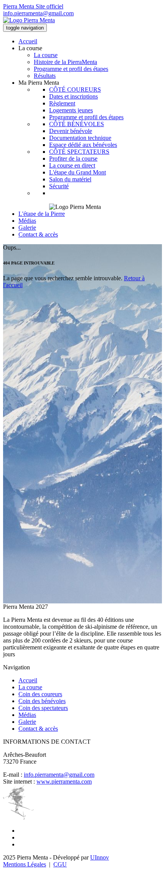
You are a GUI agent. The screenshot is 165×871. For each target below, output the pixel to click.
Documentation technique (80, 138)
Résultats (45, 75)
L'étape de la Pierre (41, 213)
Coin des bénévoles (42, 701)
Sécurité (59, 186)
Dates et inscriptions (73, 96)
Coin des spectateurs (43, 708)
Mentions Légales (24, 864)
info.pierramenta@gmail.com (38, 13)
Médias (27, 220)
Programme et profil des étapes (71, 69)
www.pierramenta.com (64, 781)
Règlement (62, 103)
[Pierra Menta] (29, 20)
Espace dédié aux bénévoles (83, 144)
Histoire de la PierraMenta (65, 62)
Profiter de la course (73, 158)
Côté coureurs (75, 89)
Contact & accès (38, 234)
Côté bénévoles (76, 124)
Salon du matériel (70, 179)
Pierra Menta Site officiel (33, 6)
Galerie (27, 227)
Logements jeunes (71, 110)
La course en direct (72, 165)
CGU (60, 864)
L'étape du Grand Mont (77, 172)
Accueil (27, 41)
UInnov (99, 857)
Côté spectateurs (79, 151)
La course (46, 55)
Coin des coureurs (40, 694)
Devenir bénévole (70, 131)
